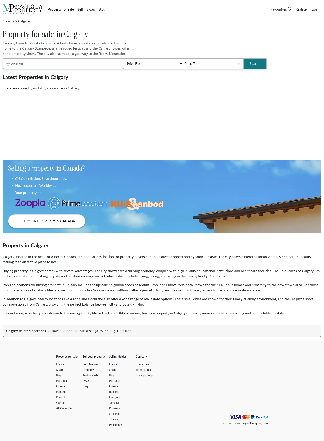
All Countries (64, 408)
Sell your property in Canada (47, 221)
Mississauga (89, 331)
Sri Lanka (114, 414)
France (60, 364)
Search (255, 63)
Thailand (114, 419)
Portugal (61, 381)
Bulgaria (61, 392)
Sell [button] (80, 9)
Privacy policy (144, 375)
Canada (8, 21)
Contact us (142, 364)
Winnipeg (107, 331)
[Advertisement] (135, 123)
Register (302, 9)
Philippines (116, 425)
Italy (59, 375)
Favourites (279, 9)
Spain (59, 370)
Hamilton (124, 331)
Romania (114, 408)
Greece (60, 386)
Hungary (114, 397)
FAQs (86, 381)
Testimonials (90, 375)
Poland (60, 397)
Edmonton (69, 331)
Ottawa (54, 331)
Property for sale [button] (61, 9)
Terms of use (144, 370)
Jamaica (114, 403)
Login (315, 9)
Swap (90, 9)
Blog (102, 9)
